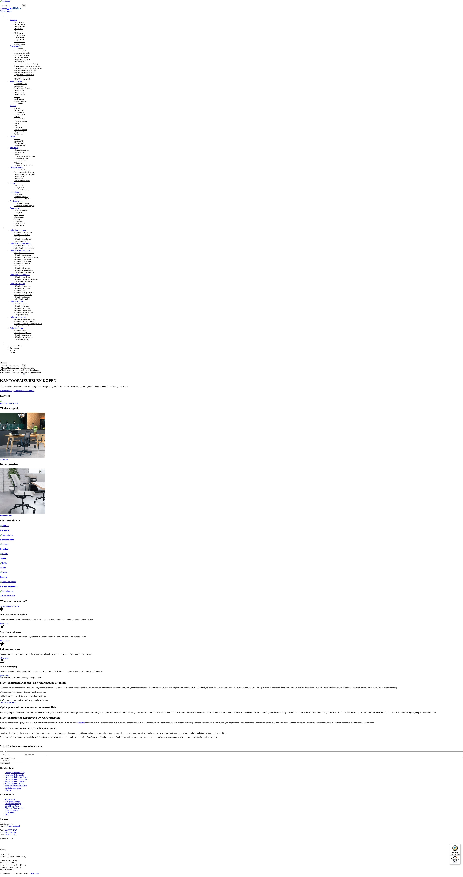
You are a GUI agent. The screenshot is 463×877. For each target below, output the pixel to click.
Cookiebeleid (10, 812)
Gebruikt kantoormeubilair (24, 391)
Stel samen (4, 459)
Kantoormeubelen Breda (14, 775)
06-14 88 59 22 (11, 834)
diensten (81, 723)
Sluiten (3, 363)
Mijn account (10, 799)
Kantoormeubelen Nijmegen (15, 781)
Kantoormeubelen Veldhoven (16, 786)
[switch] (455, 861)
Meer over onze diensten (9, 606)
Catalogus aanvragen (8, 702)
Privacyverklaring (11, 810)
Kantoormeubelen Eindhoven (16, 779)
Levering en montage (13, 804)
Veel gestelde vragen (12, 802)
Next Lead (35, 873)
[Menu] (459, 845)
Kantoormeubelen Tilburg (14, 784)
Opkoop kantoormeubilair (14, 773)
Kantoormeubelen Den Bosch (16, 777)
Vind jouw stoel (6, 515)
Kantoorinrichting (7, 391)
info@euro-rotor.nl (12, 826)
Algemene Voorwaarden (14, 808)
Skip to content (5, 11)
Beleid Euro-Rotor (12, 806)
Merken (8, 790)
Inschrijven (5, 763)
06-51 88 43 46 (10, 832)
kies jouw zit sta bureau (9, 403)
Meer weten (4, 623)
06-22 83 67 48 (11, 830)
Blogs (7, 815)
